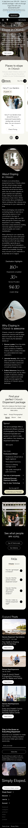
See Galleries (14, 548)
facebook (5, 807)
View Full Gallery (20, 517)
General (17, 564)
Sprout (7, 417)
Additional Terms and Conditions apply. (14, 11)
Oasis (19, 417)
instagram (5, 809)
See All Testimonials (14, 543)
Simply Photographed (15, 414)
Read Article (8, 648)
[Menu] (4, 20)
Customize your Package (14, 492)
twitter (4, 814)
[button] (25, 81)
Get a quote (7, 53)
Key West (20, 81)
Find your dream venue (11, 788)
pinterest (4, 812)
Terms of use (5, 826)
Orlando (7, 81)
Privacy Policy (6, 758)
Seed (5, 414)
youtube (4, 819)
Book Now (14, 15)
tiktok (3, 817)
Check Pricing (12, 129)
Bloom (14, 417)
